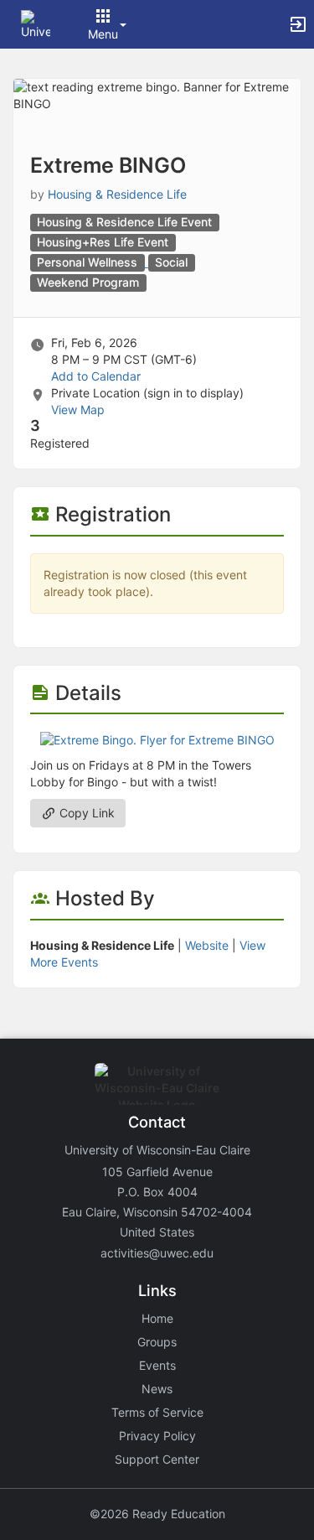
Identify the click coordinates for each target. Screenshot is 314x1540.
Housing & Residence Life (117, 194)
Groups (157, 1342)
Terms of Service (157, 1412)
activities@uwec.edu (157, 1253)
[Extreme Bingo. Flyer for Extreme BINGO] (157, 739)
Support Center (157, 1459)
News (157, 1389)
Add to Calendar (96, 376)
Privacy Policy (157, 1436)
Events (157, 1365)
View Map (78, 409)
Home (157, 1318)
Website (207, 945)
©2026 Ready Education (157, 1513)
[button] (35, 23)
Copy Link (85, 813)
